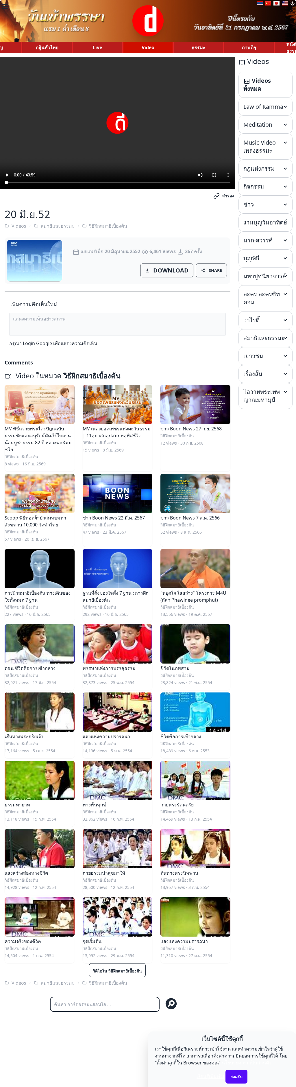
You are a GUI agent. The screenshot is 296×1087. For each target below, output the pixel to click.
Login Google (37, 343)
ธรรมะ (199, 47)
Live (97, 47)
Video (148, 47)
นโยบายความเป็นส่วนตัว (246, 1063)
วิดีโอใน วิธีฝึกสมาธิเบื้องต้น (117, 971)
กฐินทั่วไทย (47, 47)
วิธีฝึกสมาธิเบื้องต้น (108, 226)
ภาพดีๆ (249, 47)
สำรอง (228, 195)
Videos (19, 226)
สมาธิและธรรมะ (58, 226)
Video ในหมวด (67, 375)
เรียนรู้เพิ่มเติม (210, 1076)
